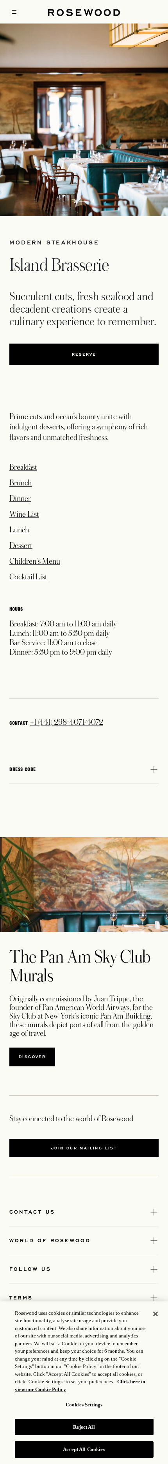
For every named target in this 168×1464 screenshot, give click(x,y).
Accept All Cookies (84, 1449)
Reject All (84, 1427)
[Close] (155, 1314)
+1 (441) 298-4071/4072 (66, 722)
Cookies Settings (84, 1405)
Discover (32, 1056)
